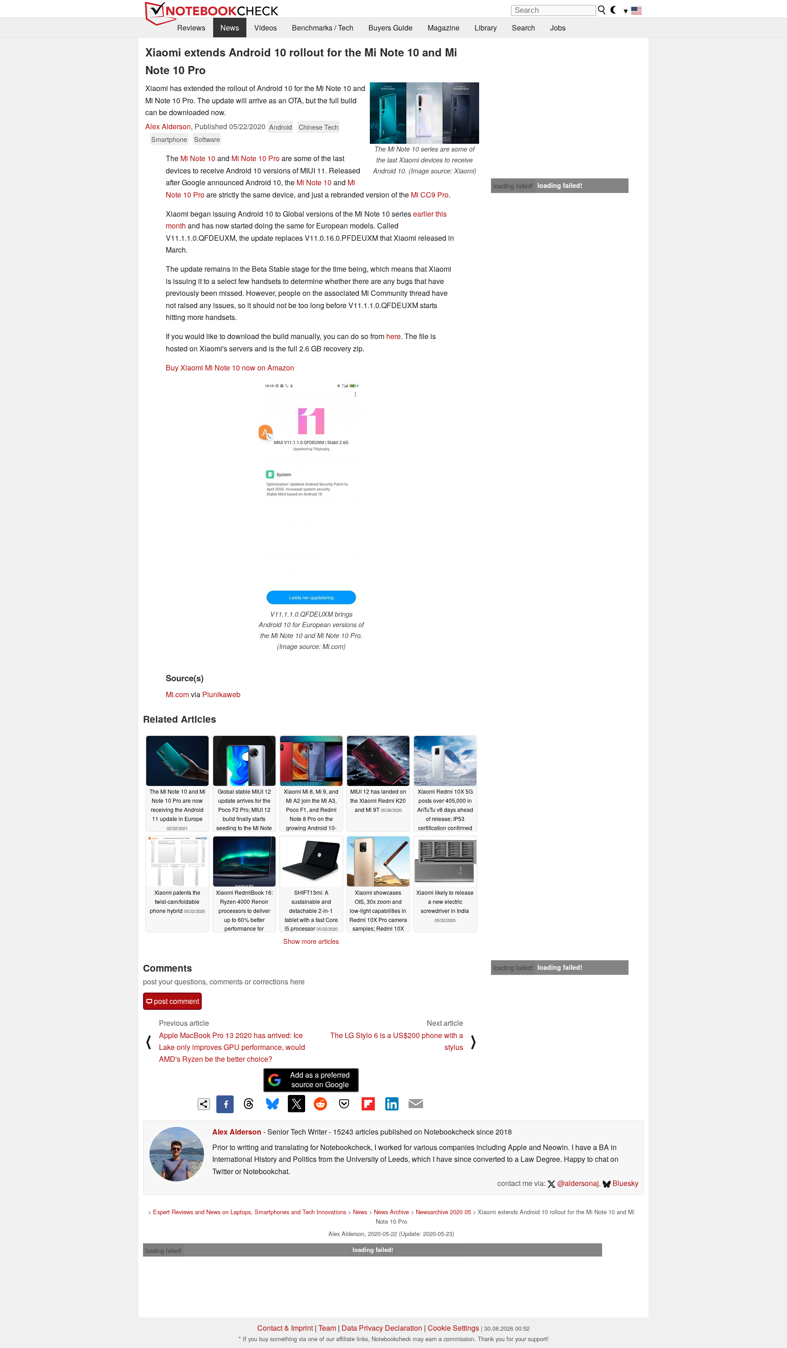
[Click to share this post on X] (296, 1103)
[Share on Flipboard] (368, 1103)
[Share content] (204, 1104)
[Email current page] (415, 1104)
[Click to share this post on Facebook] (225, 1104)
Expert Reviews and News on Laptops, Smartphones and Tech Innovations (249, 1211)
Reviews (191, 27)
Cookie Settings (453, 1328)
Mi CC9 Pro (430, 194)
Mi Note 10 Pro (255, 158)
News (229, 27)
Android (280, 127)
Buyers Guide (390, 27)
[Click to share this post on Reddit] (320, 1103)
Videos (265, 27)
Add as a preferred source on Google (320, 1079)
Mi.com (177, 694)
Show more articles (311, 941)
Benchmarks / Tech (322, 27)
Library (486, 27)
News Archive (391, 1211)
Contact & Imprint (285, 1328)
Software (207, 139)
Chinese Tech (318, 127)
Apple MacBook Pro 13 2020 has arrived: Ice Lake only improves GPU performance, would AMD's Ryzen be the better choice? (232, 1047)
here (393, 336)
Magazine (444, 27)
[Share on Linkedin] (391, 1103)
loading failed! (513, 185)
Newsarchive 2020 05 (443, 1211)
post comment (175, 1001)
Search (523, 27)
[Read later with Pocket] (344, 1103)
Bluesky (625, 1183)
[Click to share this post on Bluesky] (272, 1104)
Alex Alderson (168, 126)
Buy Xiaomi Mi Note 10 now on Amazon (230, 367)
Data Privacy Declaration (382, 1328)
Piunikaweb (221, 694)
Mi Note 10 (197, 158)
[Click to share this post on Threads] (248, 1104)
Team (327, 1328)
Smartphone (169, 139)
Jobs (558, 27)
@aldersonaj (577, 1183)
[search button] (602, 10)
